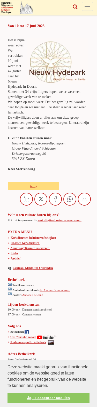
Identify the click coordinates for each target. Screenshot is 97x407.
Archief (15, 258)
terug (33, 186)
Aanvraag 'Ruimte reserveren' (30, 248)
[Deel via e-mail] (84, 199)
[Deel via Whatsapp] (69, 199)
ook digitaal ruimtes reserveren (59, 220)
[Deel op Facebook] (55, 199)
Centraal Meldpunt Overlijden (33, 268)
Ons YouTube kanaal (23, 336)
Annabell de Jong (32, 294)
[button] (50, 386)
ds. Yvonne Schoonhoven (55, 289)
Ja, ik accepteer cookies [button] (48, 398)
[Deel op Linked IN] (26, 199)
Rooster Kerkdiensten (25, 243)
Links (14, 253)
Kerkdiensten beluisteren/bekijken (33, 238)
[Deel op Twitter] (40, 199)
